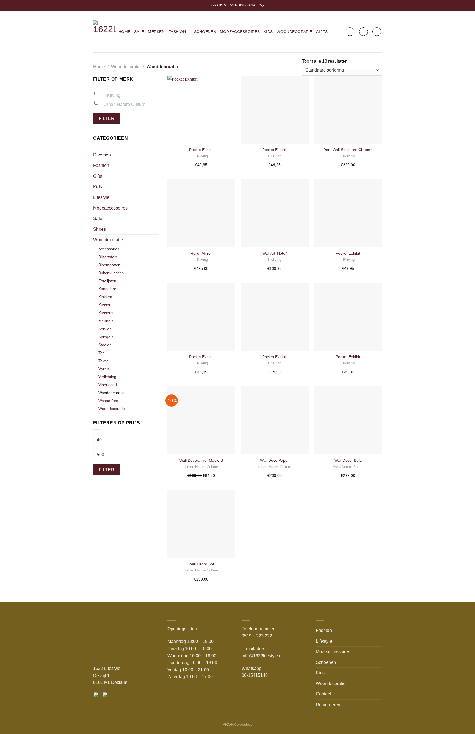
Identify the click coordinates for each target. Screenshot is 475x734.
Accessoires (108, 249)
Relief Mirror (201, 253)
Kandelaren (108, 289)
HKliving (112, 95)
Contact (323, 694)
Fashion (177, 31)
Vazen (103, 369)
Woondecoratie (294, 31)
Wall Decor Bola (348, 460)
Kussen (104, 305)
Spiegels (105, 337)
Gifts (322, 31)
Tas (101, 353)
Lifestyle (101, 197)
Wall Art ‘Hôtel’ (274, 253)
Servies (104, 329)
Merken (156, 31)
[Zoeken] (350, 31)
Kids (268, 31)
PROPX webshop (238, 724)
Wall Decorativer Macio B (201, 460)
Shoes (99, 229)
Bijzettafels (107, 257)
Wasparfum (108, 400)
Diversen (102, 155)
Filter (107, 118)
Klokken (105, 297)
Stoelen (105, 345)
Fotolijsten (107, 281)
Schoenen (205, 31)
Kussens (105, 312)
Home (124, 31)
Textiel (103, 361)
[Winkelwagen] (376, 31)
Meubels (105, 321)
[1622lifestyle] (104, 31)
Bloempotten (109, 265)
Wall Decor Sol (201, 564)
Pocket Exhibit (201, 149)
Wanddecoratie (111, 393)
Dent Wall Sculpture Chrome (347, 149)
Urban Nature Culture (124, 104)
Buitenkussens (111, 273)
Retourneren (328, 704)
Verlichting (107, 377)
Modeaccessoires (240, 31)
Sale (139, 31)
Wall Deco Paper (274, 460)
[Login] (363, 31)
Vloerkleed (107, 385)
